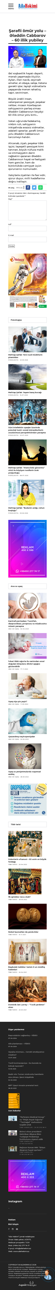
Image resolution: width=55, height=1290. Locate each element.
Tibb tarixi (12, 864)
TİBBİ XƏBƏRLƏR (26, 1127)
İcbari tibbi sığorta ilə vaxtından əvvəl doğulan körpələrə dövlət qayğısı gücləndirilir (26, 664)
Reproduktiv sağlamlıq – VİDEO (22, 1035)
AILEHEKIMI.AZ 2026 (28, 1265)
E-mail (11, 235)
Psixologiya (13, 360)
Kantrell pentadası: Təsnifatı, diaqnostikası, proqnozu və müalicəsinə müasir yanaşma (27, 623)
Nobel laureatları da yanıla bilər (23, 932)
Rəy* (10, 199)
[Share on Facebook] (28, 188)
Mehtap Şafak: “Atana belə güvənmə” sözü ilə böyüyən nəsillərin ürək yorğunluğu (26, 470)
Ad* (9, 224)
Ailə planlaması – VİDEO (19, 1044)
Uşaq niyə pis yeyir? (17, 701)
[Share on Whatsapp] (40, 188)
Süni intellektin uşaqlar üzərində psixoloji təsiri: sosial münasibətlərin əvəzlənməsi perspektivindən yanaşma (27, 430)
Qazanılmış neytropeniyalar (21, 736)
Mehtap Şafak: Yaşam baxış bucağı (25, 392)
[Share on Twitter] (34, 188)
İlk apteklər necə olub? (19, 897)
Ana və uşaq (13, 629)
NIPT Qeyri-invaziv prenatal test (23, 1085)
